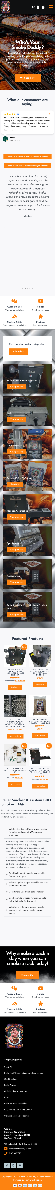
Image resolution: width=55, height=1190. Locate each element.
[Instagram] (13, 1165)
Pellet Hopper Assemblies (15, 1103)
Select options (15, 736)
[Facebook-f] (7, 1165)
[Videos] (40, 301)
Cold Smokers (10, 1079)
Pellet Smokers (10, 1085)
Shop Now (14, 484)
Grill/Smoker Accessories (15, 1091)
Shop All (8, 1066)
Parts (6, 1097)
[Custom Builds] (14, 316)
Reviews (40, 322)
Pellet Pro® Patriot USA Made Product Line (23, 1072)
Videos (40, 306)
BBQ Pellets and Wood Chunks (18, 1109)
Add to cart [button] (40, 684)
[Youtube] (20, 1165)
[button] (33, 7)
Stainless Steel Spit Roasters (16, 1115)
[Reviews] (40, 316)
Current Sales (14, 306)
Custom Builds (14, 322)
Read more (15, 687)
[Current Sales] (14, 301)
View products (16, 386)
